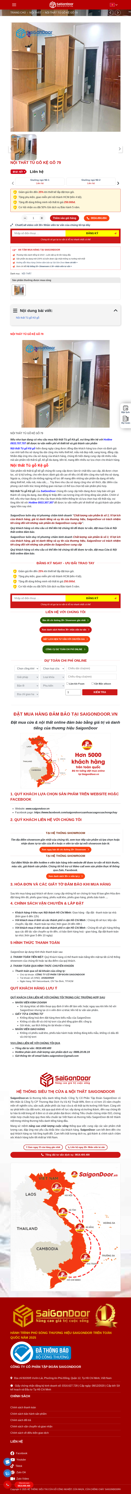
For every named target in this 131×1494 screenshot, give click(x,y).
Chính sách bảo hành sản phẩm (28, 1413)
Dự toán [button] (125, 423)
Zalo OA (21, 1472)
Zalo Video (22, 1478)
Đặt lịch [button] (125, 412)
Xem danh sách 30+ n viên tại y (64, 876)
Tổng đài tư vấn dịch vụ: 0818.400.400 (67, 1155)
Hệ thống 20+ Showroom (38, 266)
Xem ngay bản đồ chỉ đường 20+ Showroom (64, 849)
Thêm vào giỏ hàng (64, 218)
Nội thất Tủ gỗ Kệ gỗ (27, 317)
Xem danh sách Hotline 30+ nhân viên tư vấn (64, 629)
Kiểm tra (100, 692)
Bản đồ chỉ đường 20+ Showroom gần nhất (64, 620)
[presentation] (11, 148)
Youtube (21, 1459)
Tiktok (18, 1466)
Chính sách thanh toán (23, 1407)
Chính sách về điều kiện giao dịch (29, 1432)
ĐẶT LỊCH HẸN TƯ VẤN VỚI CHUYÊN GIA (64, 639)
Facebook (21, 1453)
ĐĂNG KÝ (92, 233)
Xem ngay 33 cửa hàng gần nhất (44, 1147)
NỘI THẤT (35, 12)
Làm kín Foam (76, 683)
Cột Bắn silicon (102, 683)
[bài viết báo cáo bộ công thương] (65, 1353)
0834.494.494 (99, 218)
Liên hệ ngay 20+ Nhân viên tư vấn (87, 1147)
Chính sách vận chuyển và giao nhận (31, 1426)
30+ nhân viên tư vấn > (61, 266)
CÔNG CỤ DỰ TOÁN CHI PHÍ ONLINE (64, 649)
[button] (7, 1462)
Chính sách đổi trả (20, 1420)
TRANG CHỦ (18, 12)
